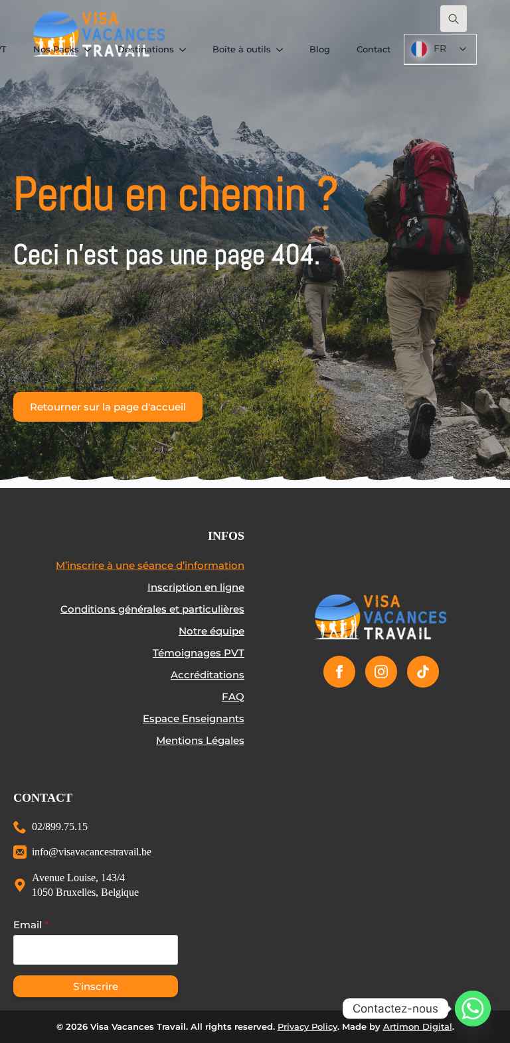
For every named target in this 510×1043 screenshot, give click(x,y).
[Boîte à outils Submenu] (283, 49)
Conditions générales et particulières (152, 609)
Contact (373, 49)
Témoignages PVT (198, 652)
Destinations (146, 49)
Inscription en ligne (195, 587)
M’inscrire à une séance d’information (150, 565)
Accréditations (207, 674)
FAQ (233, 696)
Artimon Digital (417, 1026)
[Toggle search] (453, 18)
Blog (319, 49)
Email (30, 925)
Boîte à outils (241, 49)
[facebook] (339, 672)
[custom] (423, 672)
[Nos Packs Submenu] (91, 49)
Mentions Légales (200, 740)
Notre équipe (211, 631)
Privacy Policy (307, 1026)
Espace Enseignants (193, 718)
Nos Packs (56, 49)
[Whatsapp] (473, 1008)
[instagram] (381, 672)
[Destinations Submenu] (186, 49)
